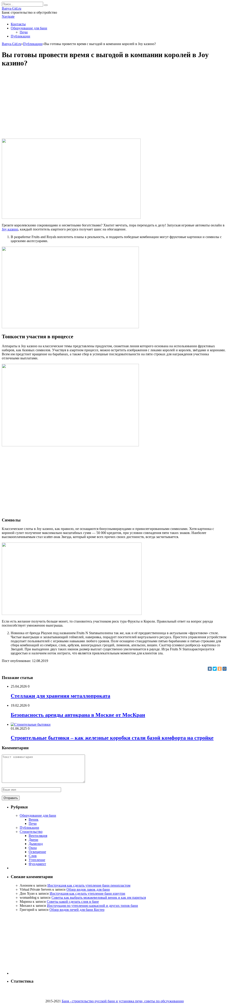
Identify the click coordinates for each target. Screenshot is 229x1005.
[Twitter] (215, 669)
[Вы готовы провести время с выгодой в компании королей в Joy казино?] (71, 217)
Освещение (37, 852)
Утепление (37, 860)
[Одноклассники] (220, 669)
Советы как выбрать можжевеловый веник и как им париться (98, 897)
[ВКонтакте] (210, 669)
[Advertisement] (114, 103)
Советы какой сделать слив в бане (73, 901)
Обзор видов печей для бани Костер (76, 910)
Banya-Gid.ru (11, 8)
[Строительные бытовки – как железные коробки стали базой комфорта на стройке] (31, 724)
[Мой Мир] (225, 669)
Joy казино (10, 229)
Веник (33, 819)
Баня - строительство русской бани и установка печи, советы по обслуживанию (123, 1001)
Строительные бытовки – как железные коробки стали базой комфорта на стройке (112, 738)
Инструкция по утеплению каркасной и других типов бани (92, 905)
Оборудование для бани (29, 28)
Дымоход (36, 844)
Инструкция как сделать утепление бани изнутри (87, 893)
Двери (33, 840)
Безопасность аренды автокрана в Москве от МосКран (78, 715)
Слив (33, 856)
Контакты (18, 24)
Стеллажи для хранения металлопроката (60, 696)
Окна (33, 848)
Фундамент (37, 864)
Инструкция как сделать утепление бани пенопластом (88, 885)
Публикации (20, 36)
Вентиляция (38, 836)
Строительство (31, 832)
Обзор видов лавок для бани (88, 889)
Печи (24, 32)
